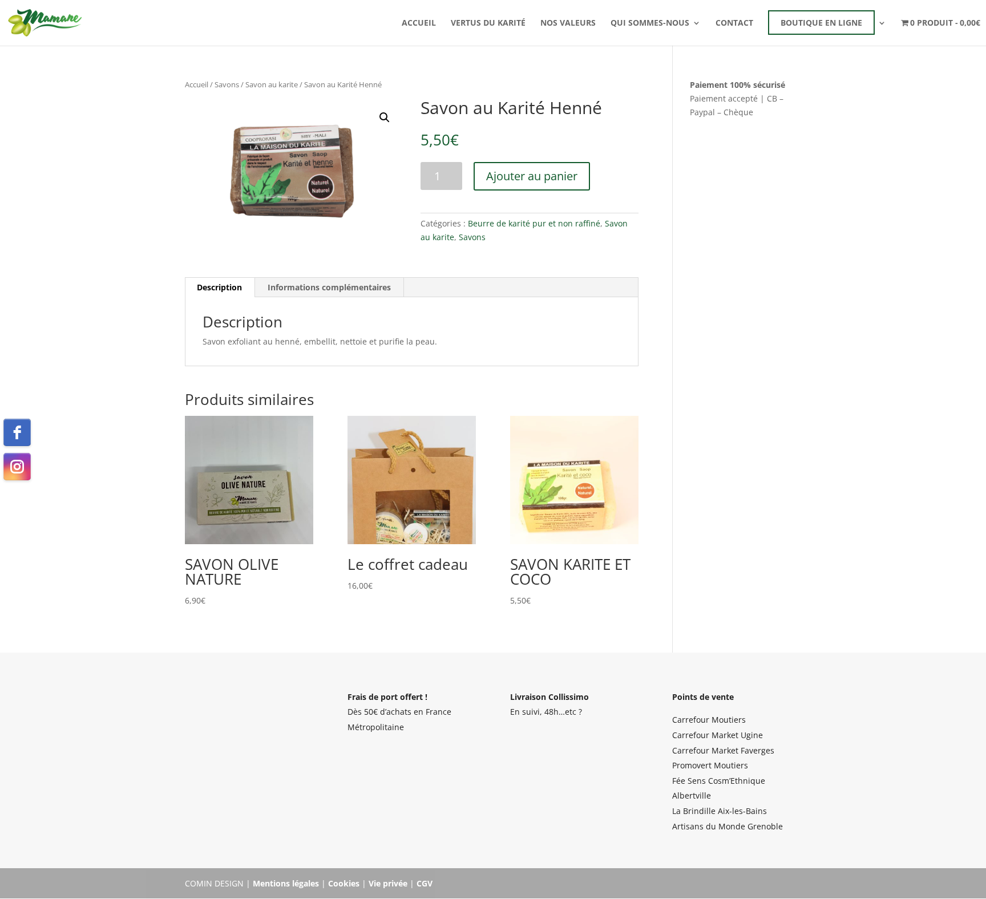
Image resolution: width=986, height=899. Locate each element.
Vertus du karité (488, 23)
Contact (734, 23)
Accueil (419, 23)
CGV (425, 883)
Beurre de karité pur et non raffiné (534, 223)
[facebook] (17, 432)
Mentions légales (286, 883)
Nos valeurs (568, 23)
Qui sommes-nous (650, 23)
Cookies (343, 883)
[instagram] (17, 466)
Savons (227, 84)
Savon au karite (271, 84)
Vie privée (388, 883)
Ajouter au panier (531, 176)
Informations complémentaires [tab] (329, 287)
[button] (384, 117)
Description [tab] (219, 287)
